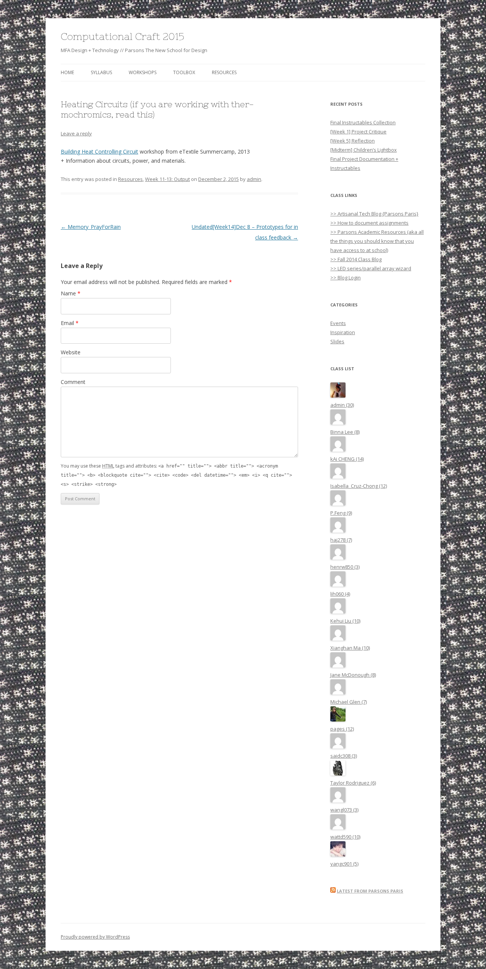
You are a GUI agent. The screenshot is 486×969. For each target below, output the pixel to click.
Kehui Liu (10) (345, 620)
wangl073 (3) (344, 809)
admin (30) (342, 404)
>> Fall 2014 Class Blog (356, 259)
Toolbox (184, 72)
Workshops (142, 72)
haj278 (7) (341, 539)
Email (70, 323)
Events (338, 323)
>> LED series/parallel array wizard (370, 268)
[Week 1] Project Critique (358, 131)
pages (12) (342, 728)
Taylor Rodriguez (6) (353, 782)
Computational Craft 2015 (122, 36)
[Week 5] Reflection (352, 140)
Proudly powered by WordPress (95, 937)
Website (70, 352)
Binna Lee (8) (345, 431)
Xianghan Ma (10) (350, 647)
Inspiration (342, 332)
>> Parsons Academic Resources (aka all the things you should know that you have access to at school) (377, 241)
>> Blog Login (345, 277)
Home (67, 72)
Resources (224, 72)
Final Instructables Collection (363, 122)
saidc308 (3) (343, 755)
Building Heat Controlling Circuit (99, 151)
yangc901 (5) (344, 863)
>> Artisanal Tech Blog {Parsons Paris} (374, 213)
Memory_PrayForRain (91, 226)
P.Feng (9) (341, 512)
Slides (337, 341)
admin (254, 179)
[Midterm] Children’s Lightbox (363, 149)
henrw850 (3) (345, 566)
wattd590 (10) (345, 836)
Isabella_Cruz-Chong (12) (358, 485)
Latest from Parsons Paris (370, 891)
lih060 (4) (340, 593)
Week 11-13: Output (167, 179)
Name (70, 293)
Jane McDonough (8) (353, 674)
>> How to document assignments (369, 222)
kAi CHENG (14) (347, 458)
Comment (73, 381)
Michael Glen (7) (348, 701)
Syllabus (101, 72)
